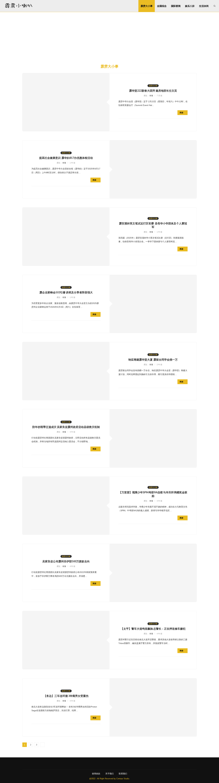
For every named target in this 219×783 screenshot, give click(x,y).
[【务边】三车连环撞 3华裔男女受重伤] (153, 707)
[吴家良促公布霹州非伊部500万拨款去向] (153, 573)
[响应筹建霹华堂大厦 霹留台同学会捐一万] (66, 371)
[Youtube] (109, 763)
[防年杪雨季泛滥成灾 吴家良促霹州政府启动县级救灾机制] (153, 438)
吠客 (151, 96)
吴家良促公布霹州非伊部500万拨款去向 (66, 561)
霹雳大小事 (147, 5)
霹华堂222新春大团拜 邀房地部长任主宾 (153, 90)
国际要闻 (176, 5)
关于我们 (109, 773)
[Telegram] (123, 763)
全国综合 (162, 5)
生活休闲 (204, 5)
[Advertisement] (109, 34)
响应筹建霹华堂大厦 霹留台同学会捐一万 (153, 359)
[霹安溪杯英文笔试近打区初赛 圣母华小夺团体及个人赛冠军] (66, 237)
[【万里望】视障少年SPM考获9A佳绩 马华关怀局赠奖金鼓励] (66, 506)
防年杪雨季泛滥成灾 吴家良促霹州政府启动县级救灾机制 (66, 427)
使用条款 (96, 773)
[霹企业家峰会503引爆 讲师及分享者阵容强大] (153, 304)
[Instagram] (103, 763)
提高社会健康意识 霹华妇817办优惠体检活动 (66, 157)
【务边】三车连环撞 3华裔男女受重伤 (66, 695)
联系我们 (123, 773)
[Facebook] (96, 763)
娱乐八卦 (190, 5)
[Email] (116, 763)
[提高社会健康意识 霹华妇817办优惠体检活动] (153, 169)
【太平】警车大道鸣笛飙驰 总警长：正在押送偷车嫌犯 (153, 628)
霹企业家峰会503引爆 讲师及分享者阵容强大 (66, 292)
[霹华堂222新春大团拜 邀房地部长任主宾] (66, 102)
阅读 (181, 112)
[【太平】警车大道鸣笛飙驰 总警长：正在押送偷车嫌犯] (66, 640)
